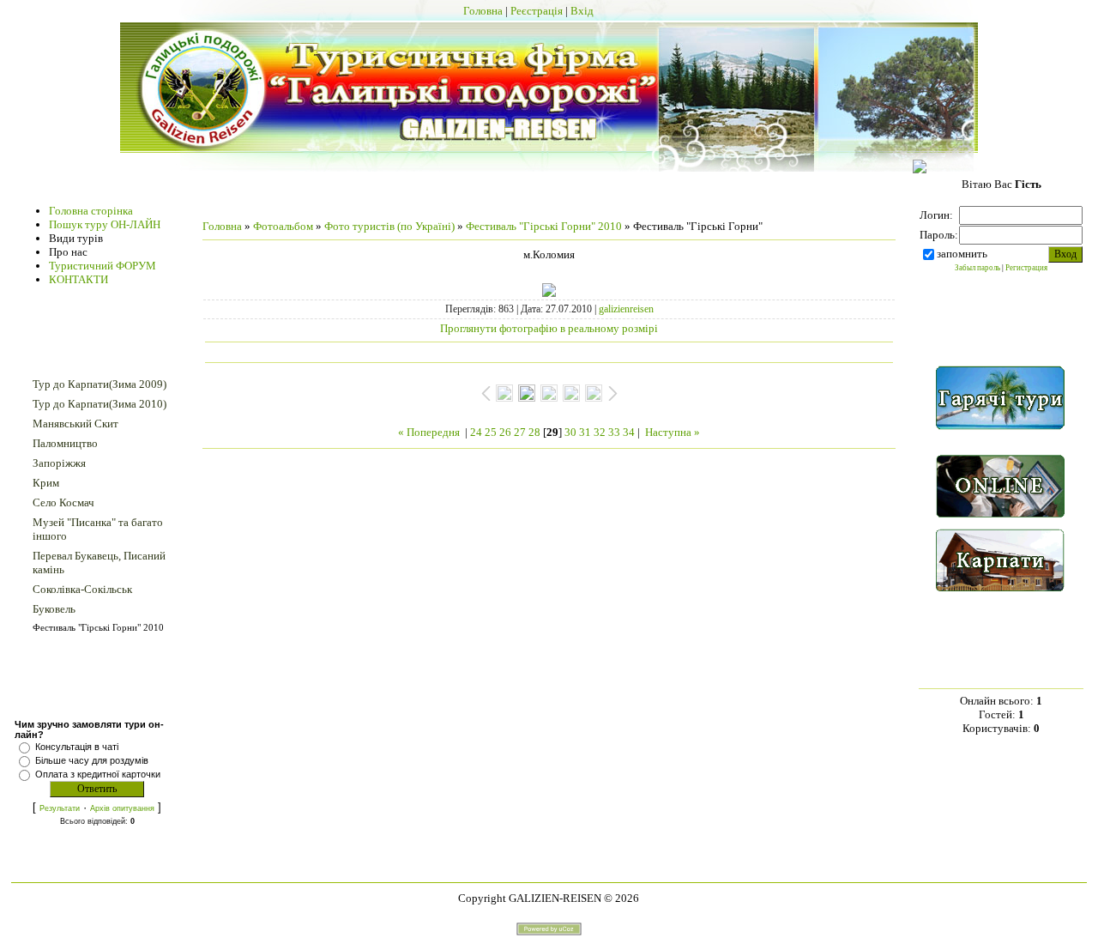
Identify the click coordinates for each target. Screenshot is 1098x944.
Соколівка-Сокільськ (82, 589)
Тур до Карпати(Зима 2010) (99, 403)
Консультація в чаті (76, 746)
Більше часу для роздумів (91, 760)
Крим (46, 482)
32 (600, 432)
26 (505, 432)
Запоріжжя (59, 463)
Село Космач (63, 502)
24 (476, 432)
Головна (483, 10)
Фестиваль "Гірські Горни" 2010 (98, 627)
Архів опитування (122, 808)
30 (570, 432)
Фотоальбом (283, 226)
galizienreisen (626, 309)
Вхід (582, 10)
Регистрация (1026, 267)
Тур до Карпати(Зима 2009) (99, 384)
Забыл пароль (977, 267)
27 (520, 432)
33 (614, 432)
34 (629, 432)
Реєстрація (536, 10)
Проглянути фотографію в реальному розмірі (549, 328)
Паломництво (65, 443)
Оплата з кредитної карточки (97, 774)
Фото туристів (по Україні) (389, 226)
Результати (59, 808)
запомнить (962, 253)
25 (491, 432)
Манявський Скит (75, 423)
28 (534, 432)
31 (585, 432)
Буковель (54, 608)
